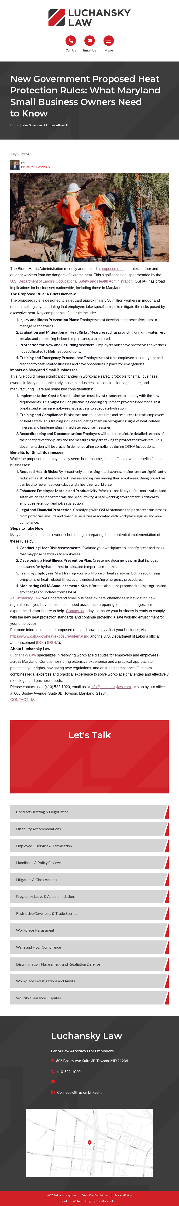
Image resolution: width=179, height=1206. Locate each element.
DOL (41, 643)
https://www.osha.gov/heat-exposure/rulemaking (49, 636)
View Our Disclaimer (95, 1195)
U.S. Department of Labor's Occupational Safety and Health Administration (71, 281)
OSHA (53, 643)
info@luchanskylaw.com (111, 687)
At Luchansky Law (25, 598)
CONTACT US (22, 700)
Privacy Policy (123, 1195)
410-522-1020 (68, 1071)
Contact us (75, 611)
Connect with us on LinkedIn (79, 1092)
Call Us (70, 50)
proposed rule (112, 269)
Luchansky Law (23, 655)
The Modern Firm (107, 1201)
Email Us (89, 50)
